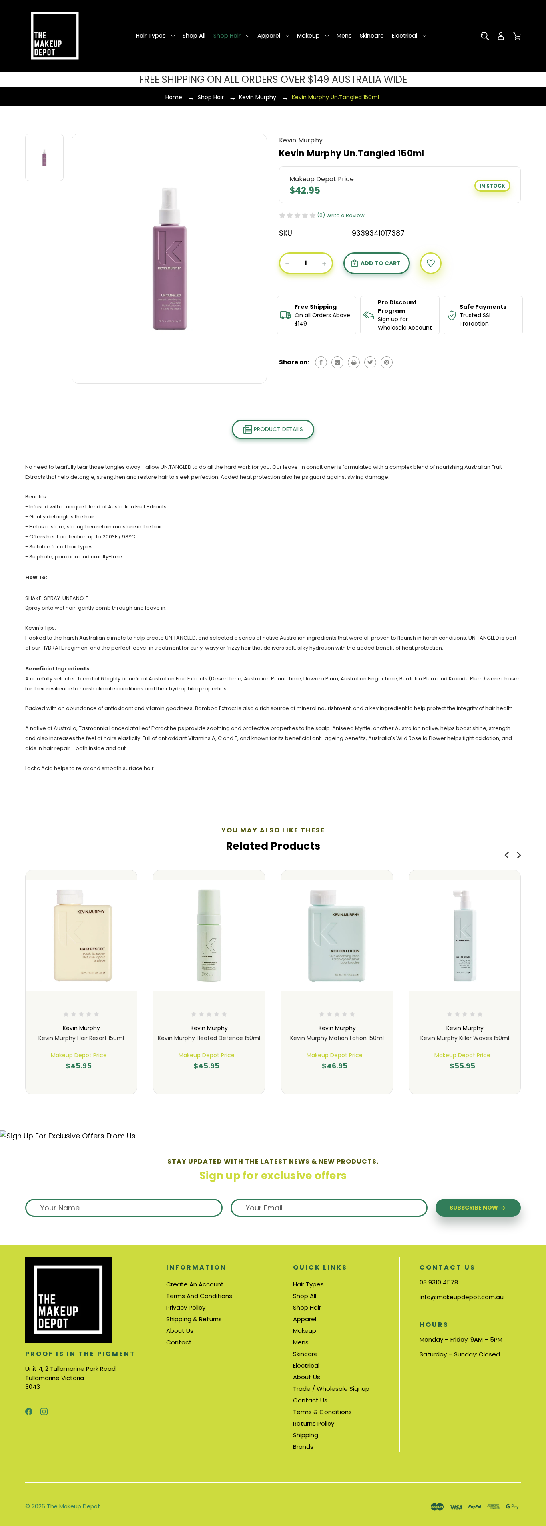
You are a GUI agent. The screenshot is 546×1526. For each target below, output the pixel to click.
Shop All (194, 36)
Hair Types (151, 36)
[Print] (354, 362)
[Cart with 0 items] (517, 36)
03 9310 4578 (439, 1282)
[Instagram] (44, 1411)
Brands (303, 1446)
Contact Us (310, 1400)
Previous (507, 854)
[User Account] (501, 36)
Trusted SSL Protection (476, 319)
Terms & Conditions (322, 1412)
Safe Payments (483, 307)
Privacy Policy (185, 1307)
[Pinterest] (387, 362)
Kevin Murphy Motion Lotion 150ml (337, 1038)
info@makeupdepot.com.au (462, 1297)
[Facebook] (321, 362)
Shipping (305, 1435)
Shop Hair (227, 36)
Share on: (294, 362)
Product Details (277, 429)
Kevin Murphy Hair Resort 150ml (81, 1038)
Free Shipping (316, 307)
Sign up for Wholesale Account (405, 323)
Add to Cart (78, 1080)
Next (519, 854)
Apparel (268, 36)
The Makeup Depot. (74, 1506)
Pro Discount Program (397, 306)
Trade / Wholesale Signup (331, 1388)
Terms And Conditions (199, 1296)
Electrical (404, 36)
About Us (179, 1330)
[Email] (337, 362)
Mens (344, 36)
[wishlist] (431, 263)
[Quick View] (81, 969)
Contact (179, 1342)
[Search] (485, 36)
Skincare (372, 36)
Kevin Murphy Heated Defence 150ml (209, 1038)
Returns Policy (313, 1423)
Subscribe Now (474, 1208)
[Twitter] (370, 362)
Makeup (308, 36)
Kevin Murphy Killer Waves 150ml (464, 1038)
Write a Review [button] (345, 215)
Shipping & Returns (194, 1319)
